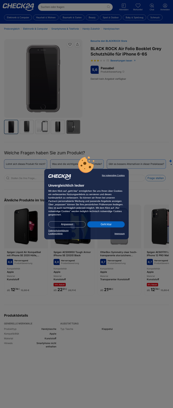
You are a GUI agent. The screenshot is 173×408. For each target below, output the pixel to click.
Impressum (120, 234)
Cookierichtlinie (55, 234)
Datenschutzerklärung (58, 230)
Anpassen (67, 224)
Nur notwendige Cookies (113, 175)
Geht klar (106, 224)
